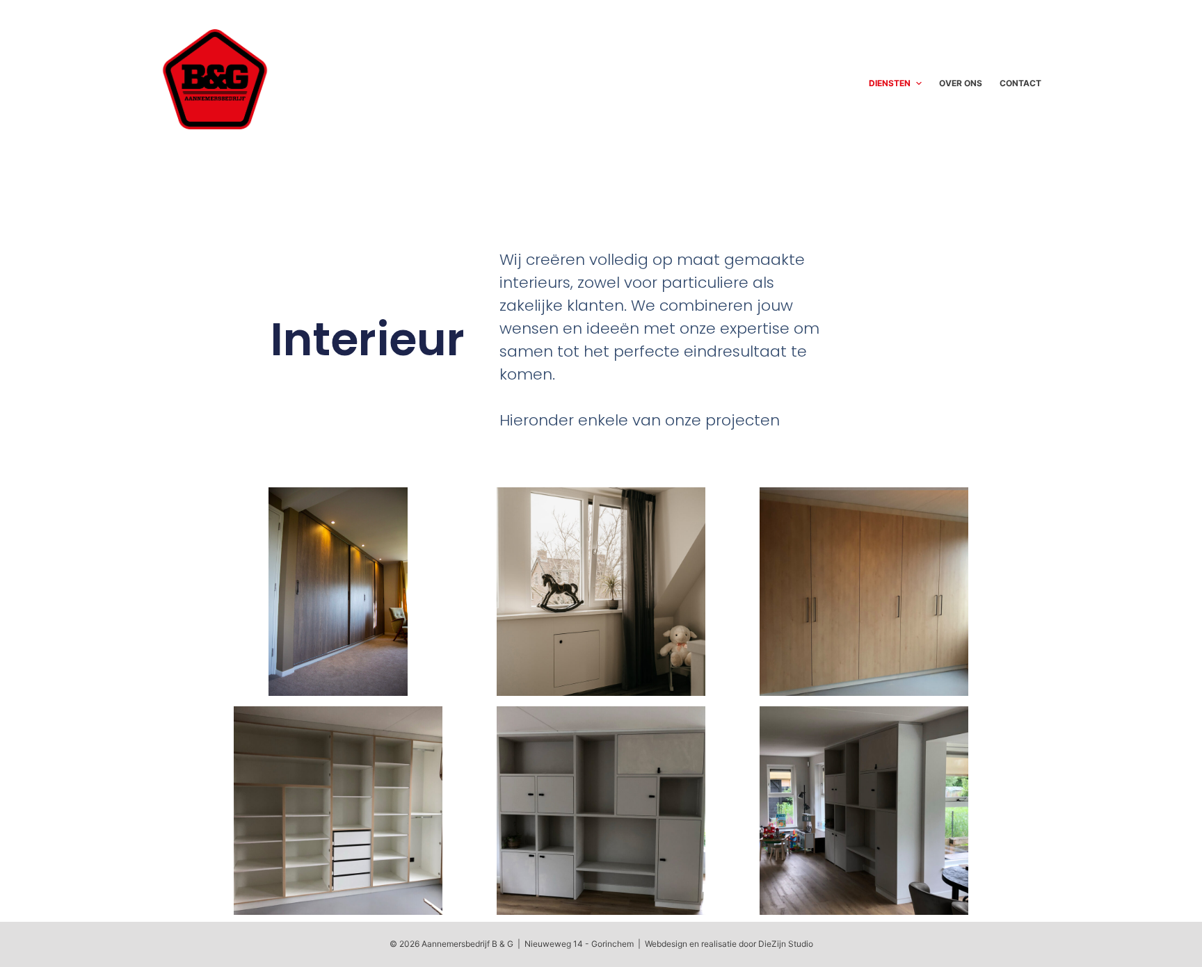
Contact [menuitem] (1020, 83)
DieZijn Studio (785, 943)
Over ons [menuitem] (960, 83)
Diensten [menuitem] (890, 83)
